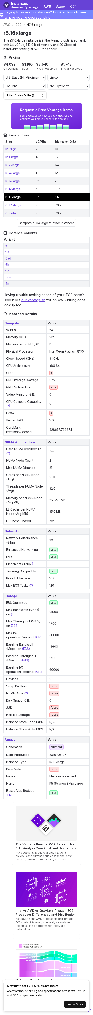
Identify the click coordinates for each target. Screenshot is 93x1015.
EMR (10, 795)
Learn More (75, 1004)
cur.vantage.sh (33, 300)
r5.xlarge (11, 157)
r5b (7, 264)
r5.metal (10, 213)
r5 (6, 246)
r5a (7, 252)
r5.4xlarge (12, 173)
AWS (6, 25)
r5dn (8, 277)
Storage (11, 596)
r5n (7, 283)
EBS (15, 614)
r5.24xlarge (13, 205)
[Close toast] (4, 981)
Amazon (11, 739)
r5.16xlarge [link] (34, 25)
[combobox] (25, 95)
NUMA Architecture (20, 442)
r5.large (10, 149)
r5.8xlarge (12, 181)
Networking (13, 531)
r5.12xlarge (13, 189)
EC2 (18, 25)
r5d (7, 271)
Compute (12, 323)
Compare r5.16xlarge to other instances (46, 223)
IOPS (38, 637)
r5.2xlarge (12, 165)
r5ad (8, 258)
